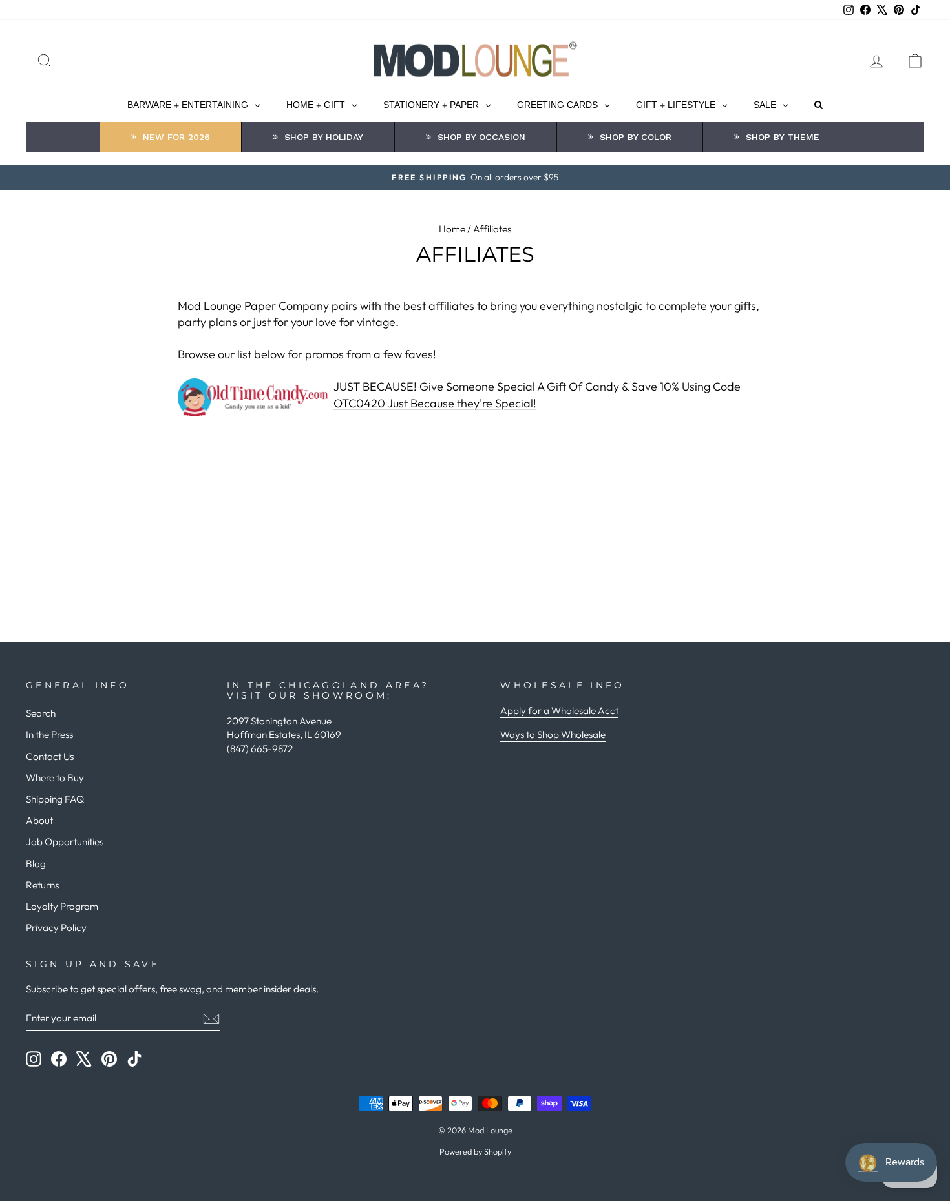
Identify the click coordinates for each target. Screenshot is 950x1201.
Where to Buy (55, 778)
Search (41, 713)
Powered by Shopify (475, 1151)
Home (452, 229)
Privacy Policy (56, 927)
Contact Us (50, 756)
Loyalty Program (62, 906)
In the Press (49, 734)
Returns (42, 885)
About (39, 820)
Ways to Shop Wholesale (553, 734)
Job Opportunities (64, 842)
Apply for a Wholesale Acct (559, 710)
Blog (36, 863)
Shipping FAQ (55, 799)
